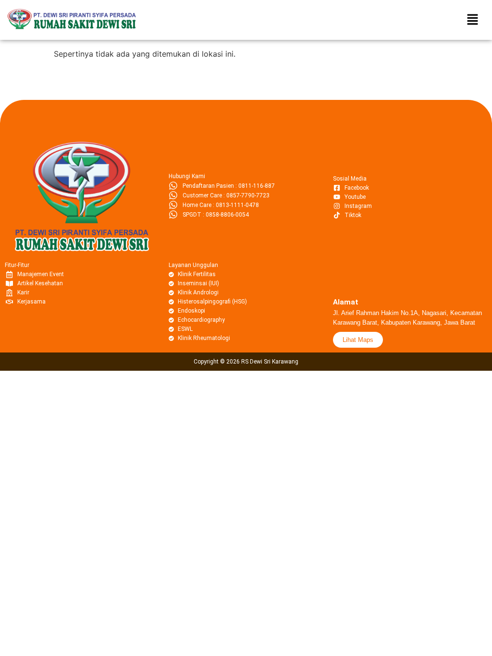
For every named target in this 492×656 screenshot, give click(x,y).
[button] (472, 20)
